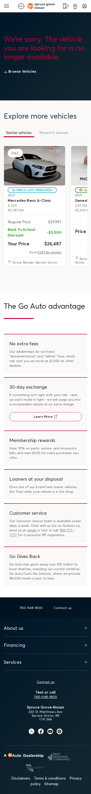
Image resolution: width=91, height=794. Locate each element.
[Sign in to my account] (84, 6)
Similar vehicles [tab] (19, 132)
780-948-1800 (45, 697)
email (32, 530)
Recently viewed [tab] (53, 132)
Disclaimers (20, 778)
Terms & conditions (50, 778)
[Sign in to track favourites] (58, 151)
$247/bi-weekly (49, 252)
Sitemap (51, 783)
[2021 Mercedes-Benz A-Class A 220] (34, 165)
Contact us (46, 682)
